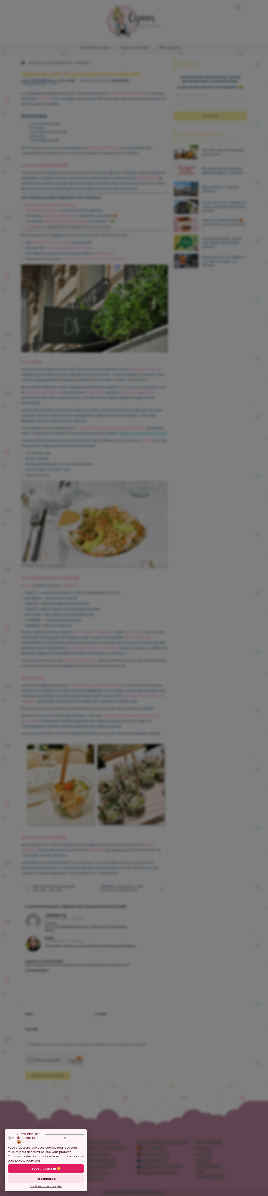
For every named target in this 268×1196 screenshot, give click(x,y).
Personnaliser (46, 1179)
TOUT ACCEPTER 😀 (45, 1169)
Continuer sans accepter (46, 1186)
